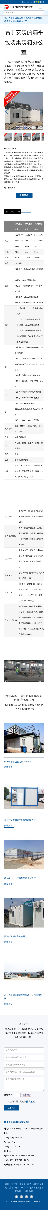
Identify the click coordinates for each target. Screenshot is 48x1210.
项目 (23, 1184)
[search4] (41, 13)
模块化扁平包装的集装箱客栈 (17, 762)
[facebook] (16, 1196)
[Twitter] (21, 1196)
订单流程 (9, 1188)
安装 (18, 212)
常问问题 (37, 1184)
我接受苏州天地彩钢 (21, 1102)
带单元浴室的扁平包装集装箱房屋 (20, 820)
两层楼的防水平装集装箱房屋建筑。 (21, 878)
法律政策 (35, 1188)
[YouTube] (26, 1196)
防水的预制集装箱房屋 (14, 937)
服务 (29, 1184)
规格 (7, 212)
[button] (6, 111)
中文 (37, 2)
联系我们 (12, 1108)
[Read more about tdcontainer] (40, 7)
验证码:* (8, 1095)
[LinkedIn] (31, 1196)
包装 (17, 1188)
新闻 (7, 1184)
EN (23, 2)
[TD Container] (18, 7)
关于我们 (15, 1184)
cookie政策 (28, 1191)
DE (32, 2)
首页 (6, 18)
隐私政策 (30, 1102)
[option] (24, 111)
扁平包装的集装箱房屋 (20, 18)
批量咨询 (24, 195)
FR (42, 2)
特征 (12, 212)
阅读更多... (9, 767)
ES (28, 2)
